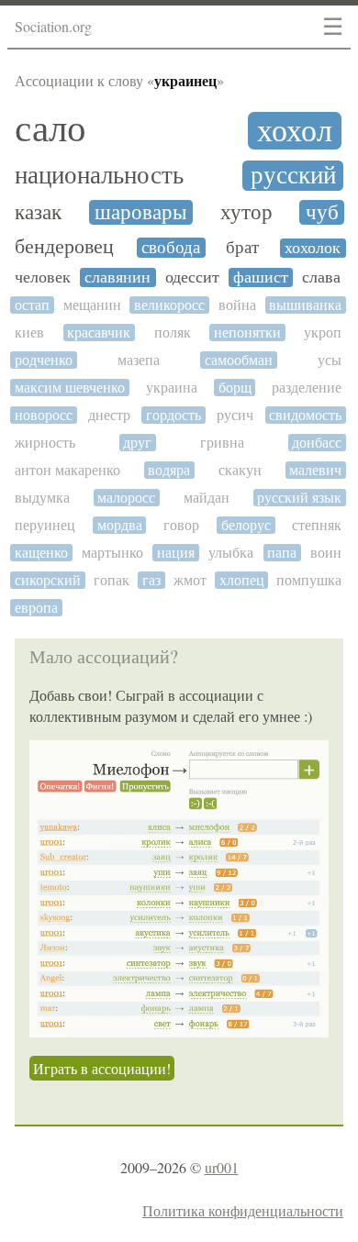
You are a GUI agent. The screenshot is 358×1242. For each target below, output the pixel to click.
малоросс (126, 497)
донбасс (316, 442)
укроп (322, 332)
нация (176, 552)
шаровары (140, 212)
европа (36, 607)
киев (29, 332)
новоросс (44, 415)
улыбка (230, 552)
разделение (306, 387)
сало (50, 128)
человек (43, 277)
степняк (316, 525)
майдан (206, 497)
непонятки (247, 332)
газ (151, 580)
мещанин (92, 305)
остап (32, 305)
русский (293, 176)
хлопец (241, 580)
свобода (170, 248)
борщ (235, 387)
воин (325, 552)
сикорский (48, 580)
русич (235, 415)
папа (281, 552)
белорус (246, 525)
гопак (111, 580)
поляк (172, 332)
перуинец (45, 525)
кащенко (41, 552)
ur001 (222, 1167)
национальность (99, 176)
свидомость (305, 415)
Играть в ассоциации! (102, 1068)
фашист (260, 277)
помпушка (308, 580)
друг (137, 442)
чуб (322, 212)
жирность (45, 442)
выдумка (42, 497)
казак (38, 213)
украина (171, 387)
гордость (173, 415)
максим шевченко (70, 387)
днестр (109, 415)
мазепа (138, 360)
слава (321, 277)
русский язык (299, 497)
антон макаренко (67, 470)
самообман (239, 360)
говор (181, 525)
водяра (169, 470)
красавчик (98, 332)
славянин (117, 277)
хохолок (313, 248)
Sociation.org (53, 26)
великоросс (169, 305)
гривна (222, 442)
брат (242, 248)
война (237, 305)
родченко (44, 360)
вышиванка (305, 305)
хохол (294, 131)
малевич (315, 470)
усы (329, 360)
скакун (240, 470)
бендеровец (64, 247)
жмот (190, 580)
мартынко (112, 552)
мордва (119, 525)
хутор (246, 212)
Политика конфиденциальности (242, 1210)
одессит (192, 277)
